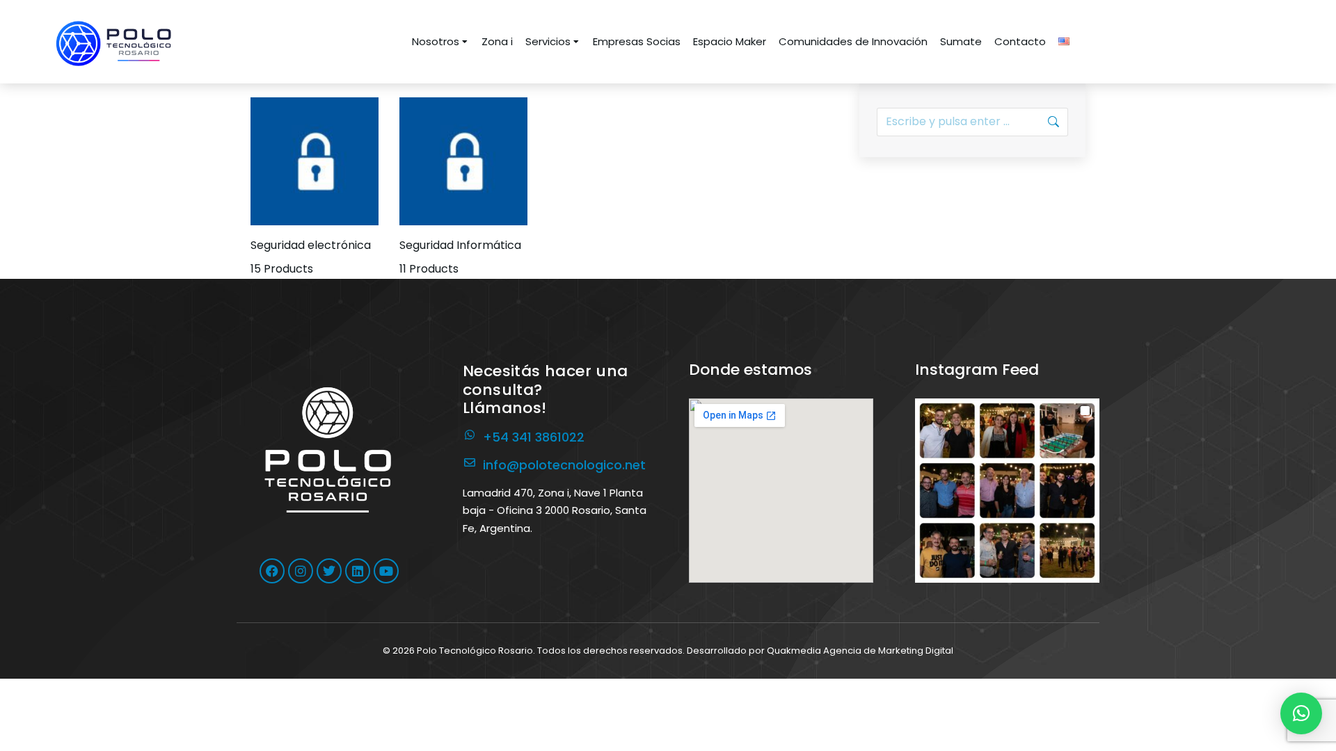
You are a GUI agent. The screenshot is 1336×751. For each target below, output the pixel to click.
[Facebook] (272, 570)
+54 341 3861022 (533, 437)
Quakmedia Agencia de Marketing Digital (860, 650)
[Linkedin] (357, 570)
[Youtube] (386, 570)
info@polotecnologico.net (564, 465)
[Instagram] (300, 570)
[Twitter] (329, 570)
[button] (1007, 490)
